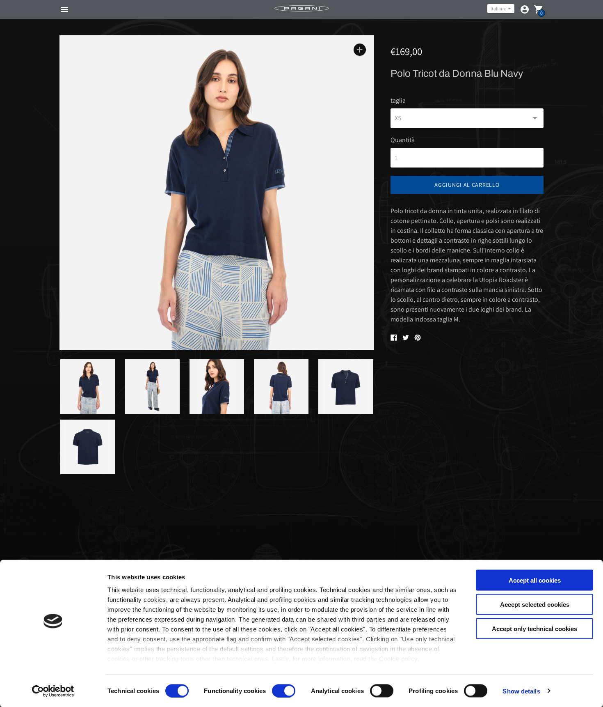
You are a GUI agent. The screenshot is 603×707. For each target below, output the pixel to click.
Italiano (498, 8)
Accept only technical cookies (534, 628)
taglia (398, 100)
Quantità (403, 140)
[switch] (283, 690)
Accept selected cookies (534, 604)
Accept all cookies (535, 580)
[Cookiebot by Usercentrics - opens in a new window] (53, 691)
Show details (521, 690)
